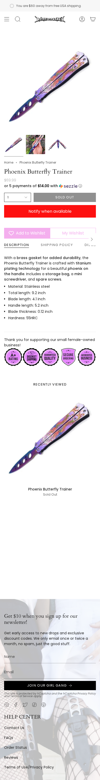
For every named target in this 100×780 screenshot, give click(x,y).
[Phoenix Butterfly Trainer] (50, 438)
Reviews (11, 757)
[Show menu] (7, 19)
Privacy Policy (86, 694)
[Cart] (93, 19)
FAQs (8, 737)
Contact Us (14, 727)
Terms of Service (21, 696)
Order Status (15, 747)
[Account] (82, 19)
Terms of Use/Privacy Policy (29, 767)
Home (8, 162)
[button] (18, 19)
